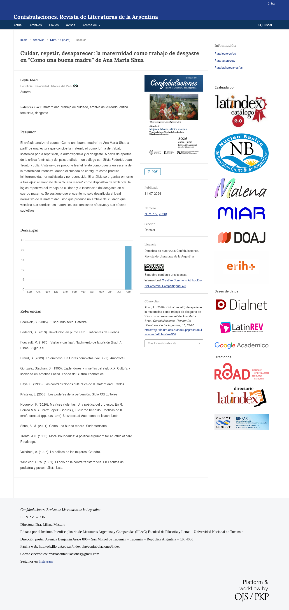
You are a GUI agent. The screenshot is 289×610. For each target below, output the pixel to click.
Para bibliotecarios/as (228, 67)
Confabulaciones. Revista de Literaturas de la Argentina (86, 16)
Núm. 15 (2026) (60, 39)
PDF (154, 171)
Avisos (70, 25)
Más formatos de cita (162, 343)
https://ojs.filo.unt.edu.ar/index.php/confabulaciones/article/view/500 (173, 331)
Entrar (271, 3)
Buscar (266, 25)
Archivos (36, 25)
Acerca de (90, 25)
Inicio (23, 39)
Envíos (54, 25)
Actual (18, 25)
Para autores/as (224, 60)
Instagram (46, 561)
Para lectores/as (225, 53)
